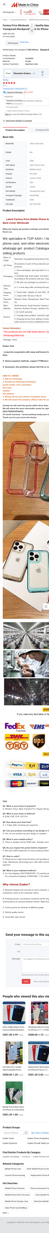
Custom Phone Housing (15, 1175)
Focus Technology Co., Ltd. (34, 1222)
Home (5, 20)
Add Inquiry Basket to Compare (19, 120)
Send (26, 981)
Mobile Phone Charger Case (16, 1201)
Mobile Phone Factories (15, 1188)
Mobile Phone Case (13, 1168)
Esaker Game (8, 1138)
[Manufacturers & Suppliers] (24, 4)
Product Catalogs (41, 1132)
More (5, 1212)
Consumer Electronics (18, 20)
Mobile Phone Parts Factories (17, 1194)
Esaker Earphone (10, 1143)
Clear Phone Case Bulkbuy (16, 1207)
